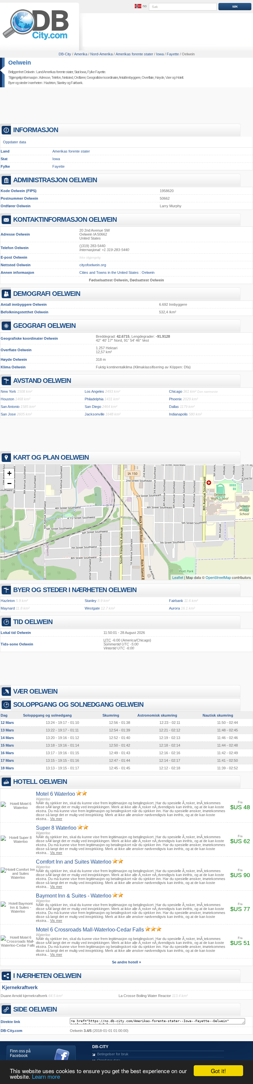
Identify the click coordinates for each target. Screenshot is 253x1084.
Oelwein (19, 62)
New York (8, 391)
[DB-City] (36, 40)
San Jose (8, 414)
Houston (7, 399)
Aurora (174, 608)
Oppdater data (14, 142)
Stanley (61, 83)
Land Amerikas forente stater (54, 72)
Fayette (58, 166)
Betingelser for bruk (112, 1054)
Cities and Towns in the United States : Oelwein (117, 272)
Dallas (174, 407)
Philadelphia (94, 399)
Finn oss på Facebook (20, 1053)
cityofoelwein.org (92, 265)
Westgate (92, 608)
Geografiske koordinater (102, 77)
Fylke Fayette (96, 72)
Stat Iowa (80, 72)
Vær (168, 77)
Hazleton (49, 83)
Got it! (218, 1071)
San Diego (93, 407)
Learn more (46, 1076)
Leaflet (177, 577)
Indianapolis (178, 414)
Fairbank (76, 83)
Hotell (179, 77)
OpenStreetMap (218, 577)
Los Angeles (94, 391)
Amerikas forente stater (71, 151)
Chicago (175, 391)
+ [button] (9, 473)
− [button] (9, 483)
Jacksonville (94, 414)
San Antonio (10, 407)
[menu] (140, 6)
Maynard (8, 608)
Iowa (56, 159)
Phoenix (175, 399)
